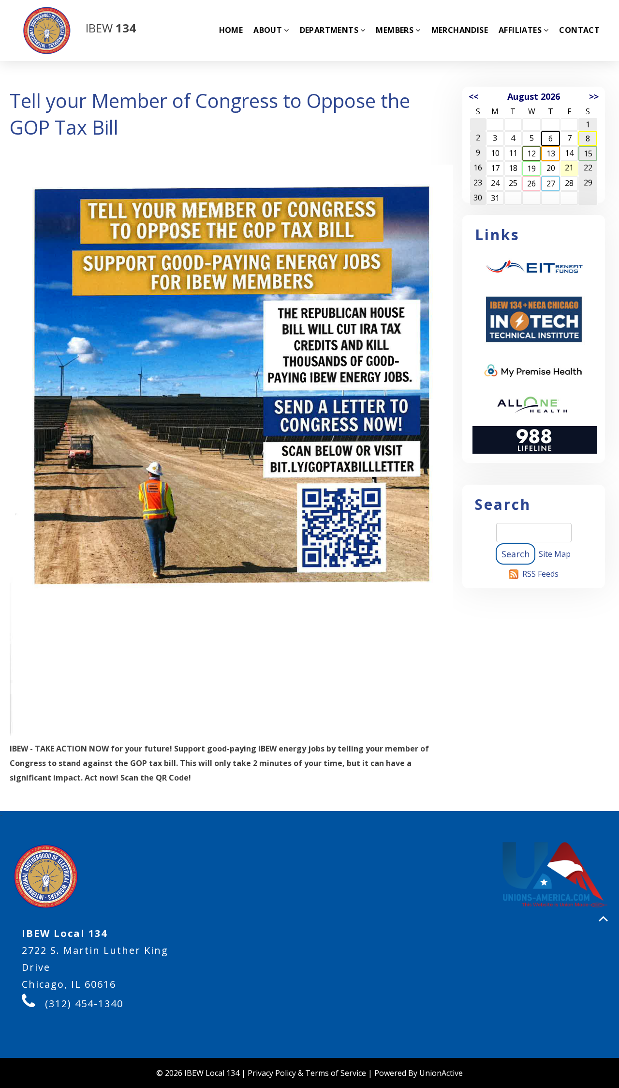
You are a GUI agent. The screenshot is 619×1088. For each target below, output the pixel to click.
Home (231, 30)
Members (394, 30)
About (267, 30)
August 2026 (533, 96)
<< (473, 96)
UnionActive (441, 1073)
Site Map (555, 554)
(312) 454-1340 (84, 1003)
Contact (579, 30)
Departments (329, 30)
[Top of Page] (603, 918)
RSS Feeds (540, 573)
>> (594, 96)
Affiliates (520, 30)
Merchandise (459, 30)
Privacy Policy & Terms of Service (307, 1073)
